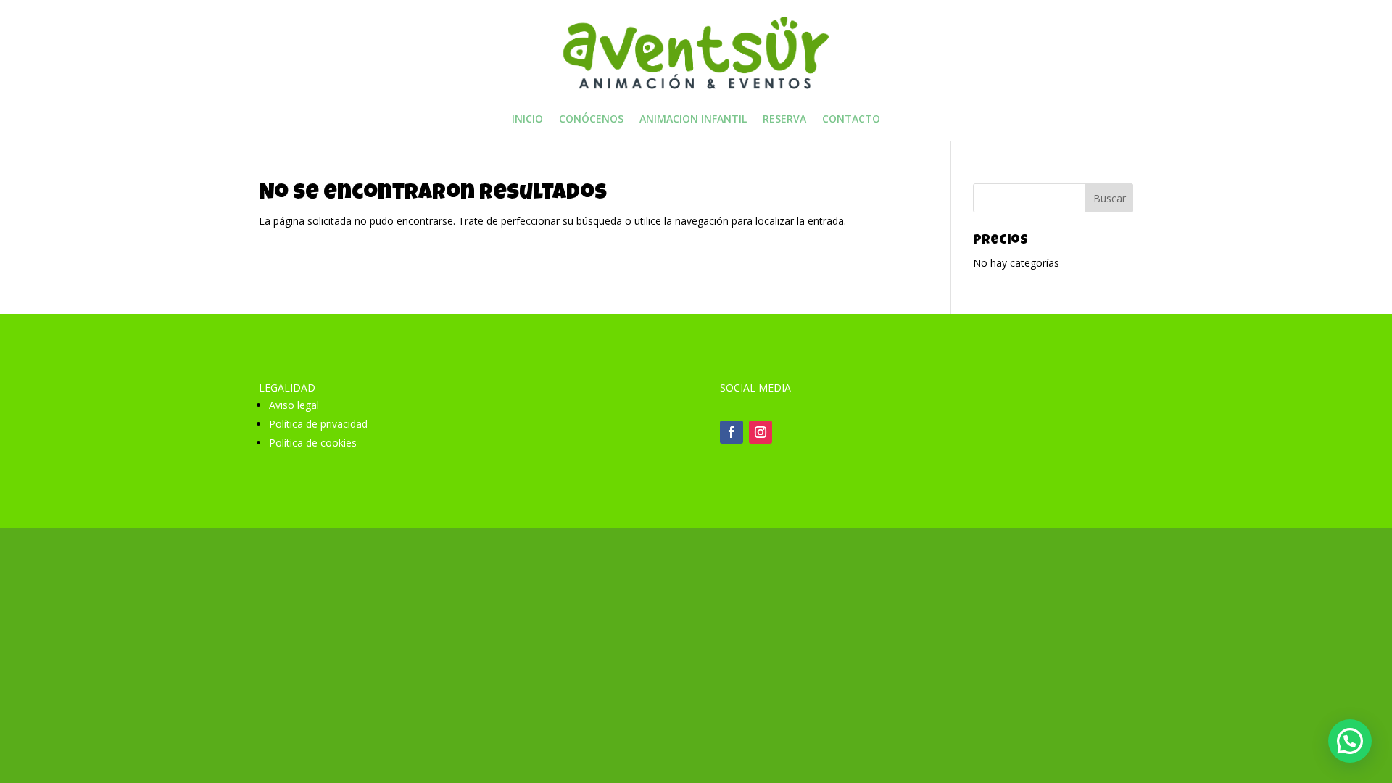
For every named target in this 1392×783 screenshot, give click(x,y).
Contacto (851, 119)
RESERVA (784, 119)
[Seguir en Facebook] (731, 432)
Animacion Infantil (693, 119)
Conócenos (591, 119)
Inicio (527, 119)
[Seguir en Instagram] (760, 432)
